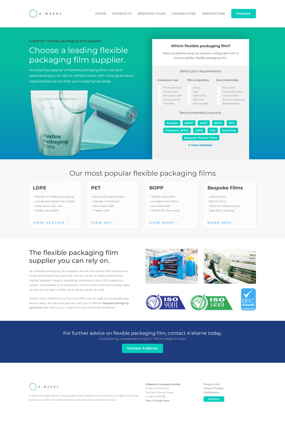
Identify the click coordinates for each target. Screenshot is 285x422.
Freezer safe (170, 91)
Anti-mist (198, 99)
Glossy (196, 87)
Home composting (233, 99)
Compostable (230, 95)
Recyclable (228, 87)
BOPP (156, 188)
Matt (195, 91)
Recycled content (232, 91)
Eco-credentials (227, 80)
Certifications (211, 392)
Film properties (198, 80)
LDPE (39, 188)
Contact (244, 13)
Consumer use (167, 80)
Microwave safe (172, 95)
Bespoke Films (225, 188)
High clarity (199, 95)
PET (96, 188)
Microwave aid (171, 99)
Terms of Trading (213, 388)
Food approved (172, 87)
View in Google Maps (157, 400)
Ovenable (168, 103)
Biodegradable (230, 103)
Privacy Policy (212, 384)
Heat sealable (200, 103)
